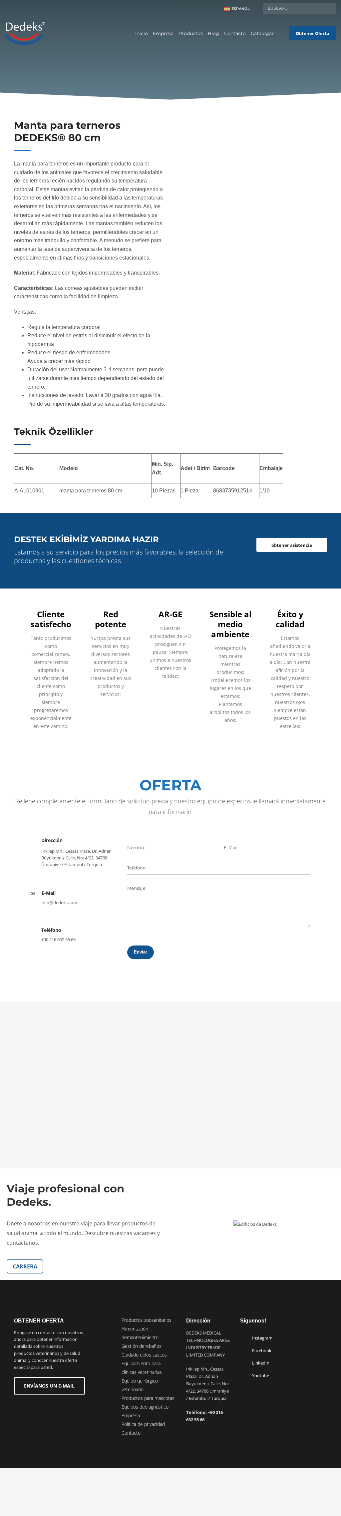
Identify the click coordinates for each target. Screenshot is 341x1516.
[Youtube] (20, 8)
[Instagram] (30, 8)
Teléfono (136, 867)
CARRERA (25, 1266)
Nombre (136, 847)
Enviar (140, 952)
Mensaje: (137, 888)
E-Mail (231, 847)
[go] (329, 8)
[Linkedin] (10, 8)
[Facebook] (40, 8)
